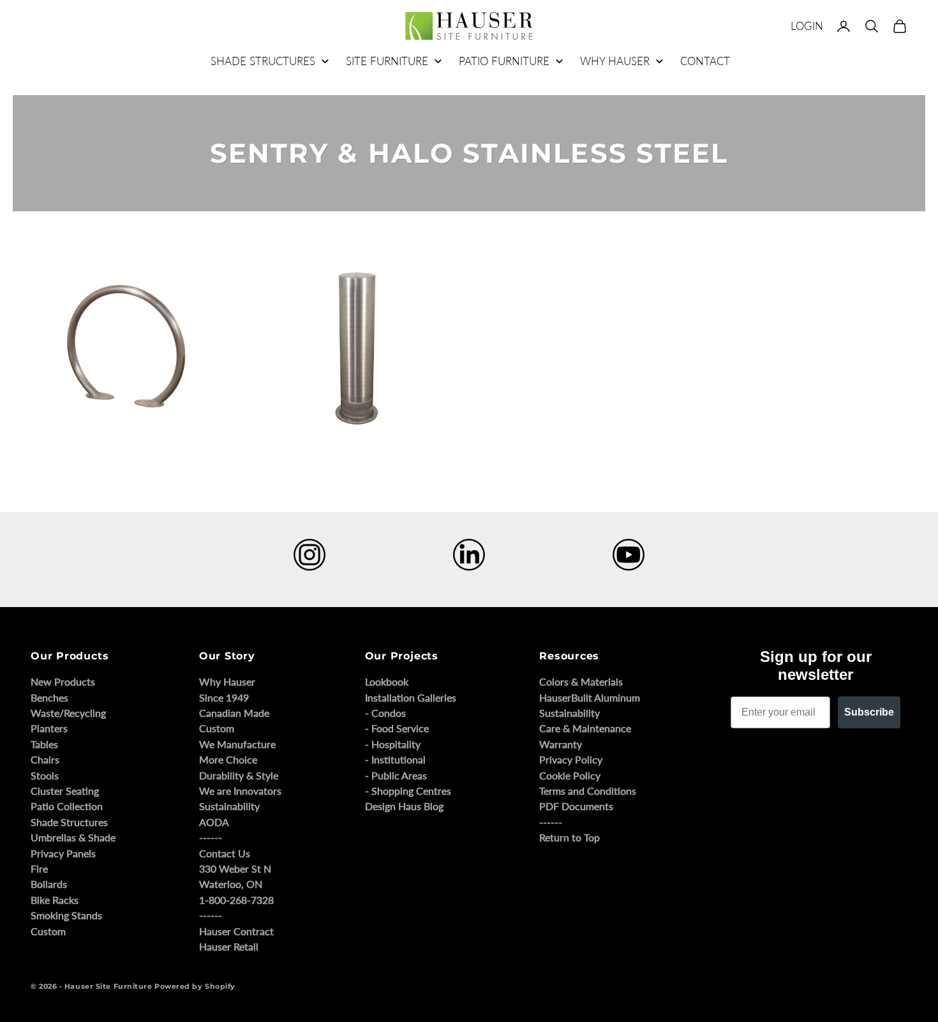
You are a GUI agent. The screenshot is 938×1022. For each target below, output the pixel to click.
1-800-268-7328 (236, 900)
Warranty (560, 744)
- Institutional (395, 759)
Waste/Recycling (68, 713)
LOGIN (807, 26)
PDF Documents (576, 806)
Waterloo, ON (230, 884)
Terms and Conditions (587, 791)
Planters (49, 728)
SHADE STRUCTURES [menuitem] (263, 61)
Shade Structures (69, 822)
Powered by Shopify (194, 986)
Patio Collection (67, 806)
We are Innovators (240, 791)
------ (210, 837)
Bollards (49, 884)
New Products (63, 681)
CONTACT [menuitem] (705, 61)
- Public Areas (396, 775)
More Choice (228, 759)
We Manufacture (237, 744)
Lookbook (386, 681)
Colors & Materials (581, 681)
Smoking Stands (66, 915)
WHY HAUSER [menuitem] (615, 61)
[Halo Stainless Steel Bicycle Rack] (126, 350)
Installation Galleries (410, 697)
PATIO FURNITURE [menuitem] (504, 61)
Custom (48, 931)
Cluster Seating (65, 791)
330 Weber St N (235, 868)
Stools (45, 775)
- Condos (385, 713)
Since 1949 (224, 697)
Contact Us (224, 853)
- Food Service (397, 728)
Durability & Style (238, 775)
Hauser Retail (228, 946)
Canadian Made (234, 713)
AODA (214, 822)
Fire (39, 868)
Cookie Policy (569, 775)
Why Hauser (227, 681)
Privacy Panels (63, 853)
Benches (49, 697)
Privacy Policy (570, 759)
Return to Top (569, 837)
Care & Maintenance (585, 728)
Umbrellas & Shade (73, 837)
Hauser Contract (236, 931)
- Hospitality (393, 744)
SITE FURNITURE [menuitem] (387, 61)
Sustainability (229, 806)
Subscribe (869, 712)
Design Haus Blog (404, 806)
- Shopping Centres (408, 791)
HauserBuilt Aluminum (589, 697)
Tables (44, 744)
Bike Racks (54, 900)
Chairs (45, 759)
